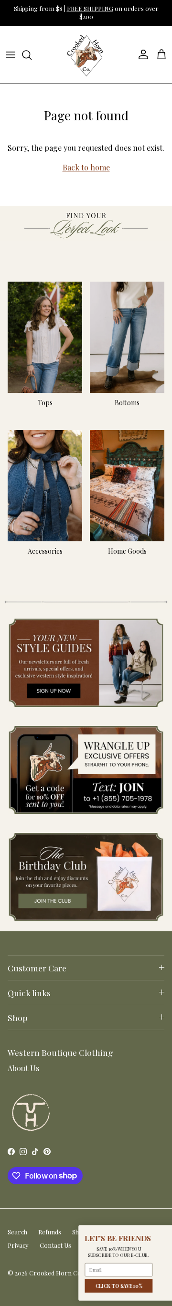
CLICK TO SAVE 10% (45, 1286)
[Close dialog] (160, 1232)
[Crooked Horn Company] (86, 55)
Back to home (86, 167)
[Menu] (10, 54)
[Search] (31, 54)
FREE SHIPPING (90, 8)
